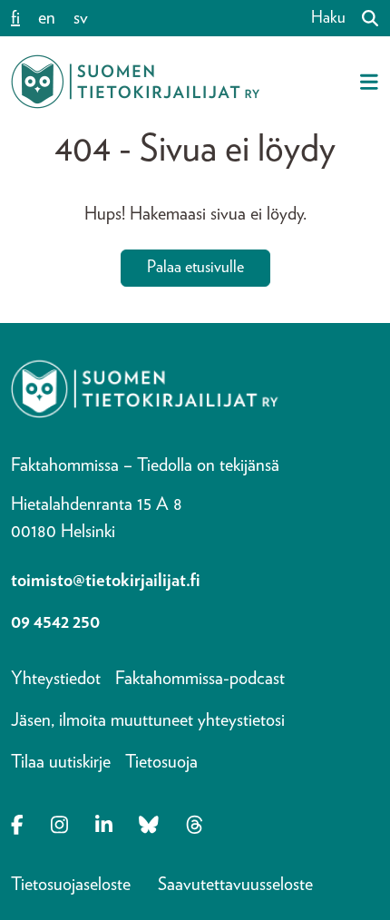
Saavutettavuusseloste (235, 885)
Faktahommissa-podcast (200, 679)
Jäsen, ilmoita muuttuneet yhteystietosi (148, 720)
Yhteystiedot (56, 679)
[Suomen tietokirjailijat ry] (135, 81)
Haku (328, 18)
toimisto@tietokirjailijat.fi (105, 581)
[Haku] (362, 18)
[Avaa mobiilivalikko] (369, 82)
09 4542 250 (55, 622)
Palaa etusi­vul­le (195, 267)
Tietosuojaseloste (71, 885)
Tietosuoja (161, 762)
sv (80, 18)
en (46, 18)
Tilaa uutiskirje (61, 762)
